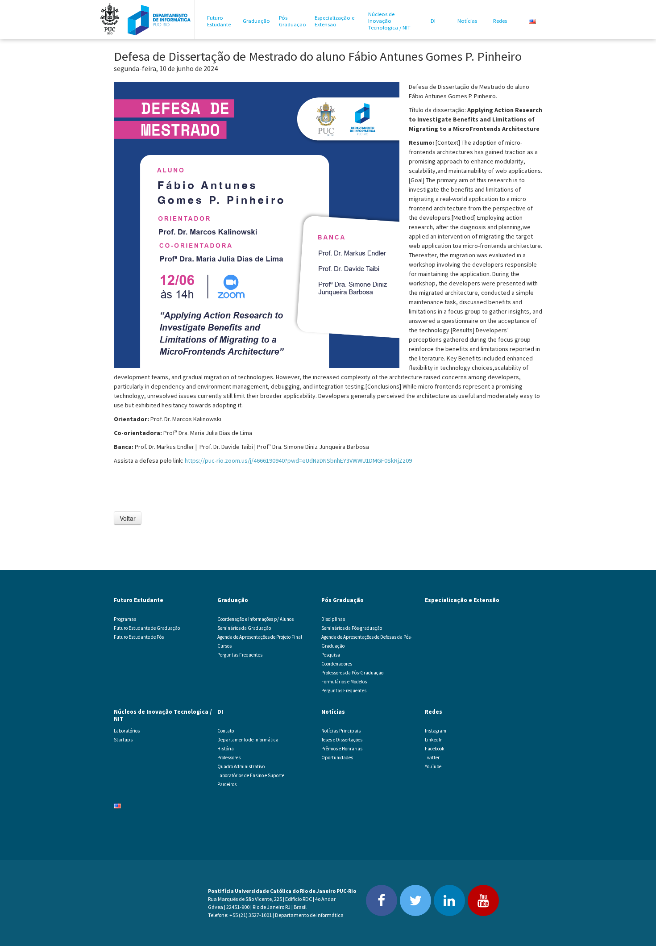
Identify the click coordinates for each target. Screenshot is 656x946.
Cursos (224, 646)
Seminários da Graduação (244, 628)
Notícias (467, 20)
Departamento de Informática (247, 740)
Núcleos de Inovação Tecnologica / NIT (389, 21)
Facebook (434, 748)
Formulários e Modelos (344, 681)
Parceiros (227, 784)
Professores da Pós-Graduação (352, 673)
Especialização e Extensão (334, 21)
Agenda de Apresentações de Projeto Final (259, 637)
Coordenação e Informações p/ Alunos (255, 619)
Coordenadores (336, 664)
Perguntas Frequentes (239, 655)
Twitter (432, 757)
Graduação (256, 20)
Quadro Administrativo (241, 766)
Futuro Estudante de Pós (139, 637)
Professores (229, 757)
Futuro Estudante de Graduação (147, 628)
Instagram (435, 731)
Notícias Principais (341, 731)
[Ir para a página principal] (159, 19)
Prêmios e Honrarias (341, 748)
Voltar (128, 518)
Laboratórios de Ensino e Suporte (250, 775)
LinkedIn (434, 740)
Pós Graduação (292, 21)
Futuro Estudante (219, 21)
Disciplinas (333, 619)
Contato (225, 731)
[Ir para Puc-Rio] (110, 19)
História (225, 748)
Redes (500, 20)
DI (433, 20)
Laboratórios (127, 731)
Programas (125, 619)
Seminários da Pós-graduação (351, 628)
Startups (123, 740)
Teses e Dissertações (341, 740)
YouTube (433, 766)
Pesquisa (330, 655)
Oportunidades (337, 757)
